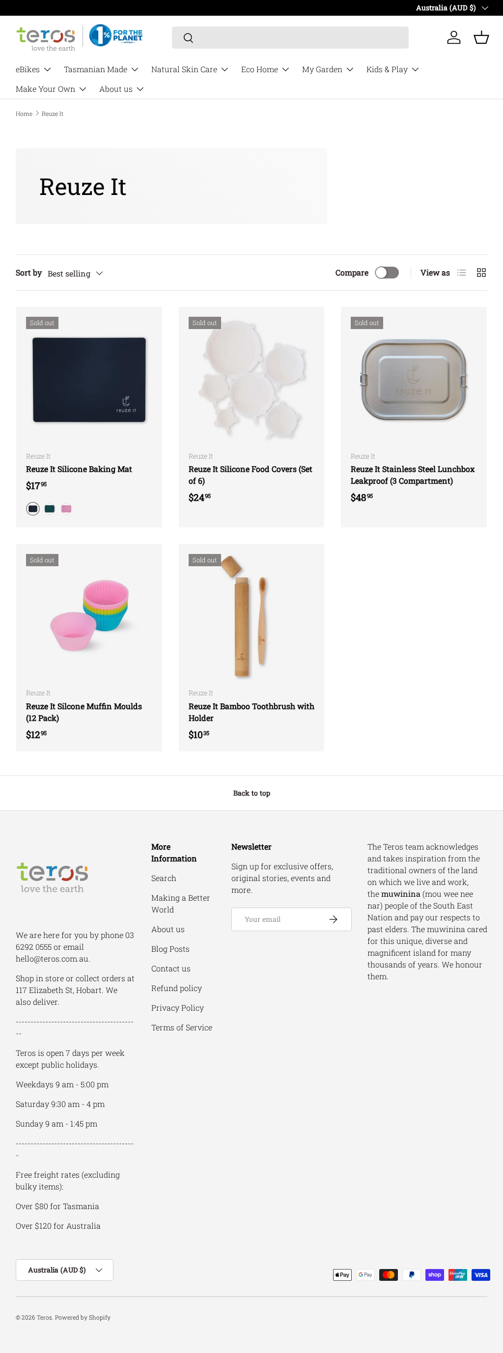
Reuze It (52, 113)
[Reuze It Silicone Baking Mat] (89, 380)
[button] (481, 37)
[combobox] (290, 38)
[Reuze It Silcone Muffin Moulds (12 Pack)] (89, 617)
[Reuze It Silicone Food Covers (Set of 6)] (252, 380)
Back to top (251, 793)
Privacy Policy (177, 1007)
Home (24, 113)
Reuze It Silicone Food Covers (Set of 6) (250, 475)
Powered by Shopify (83, 1317)
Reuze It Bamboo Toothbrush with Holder (251, 712)
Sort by (29, 272)
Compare (351, 272)
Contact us (171, 968)
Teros (44, 1317)
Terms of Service (181, 1027)
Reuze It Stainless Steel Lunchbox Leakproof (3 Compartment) (413, 475)
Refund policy (176, 988)
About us (168, 929)
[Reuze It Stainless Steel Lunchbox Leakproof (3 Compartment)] (414, 380)
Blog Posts (170, 948)
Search (163, 878)
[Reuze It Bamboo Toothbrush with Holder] (252, 617)
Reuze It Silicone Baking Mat (79, 469)
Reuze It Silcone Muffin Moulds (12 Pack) (84, 712)
